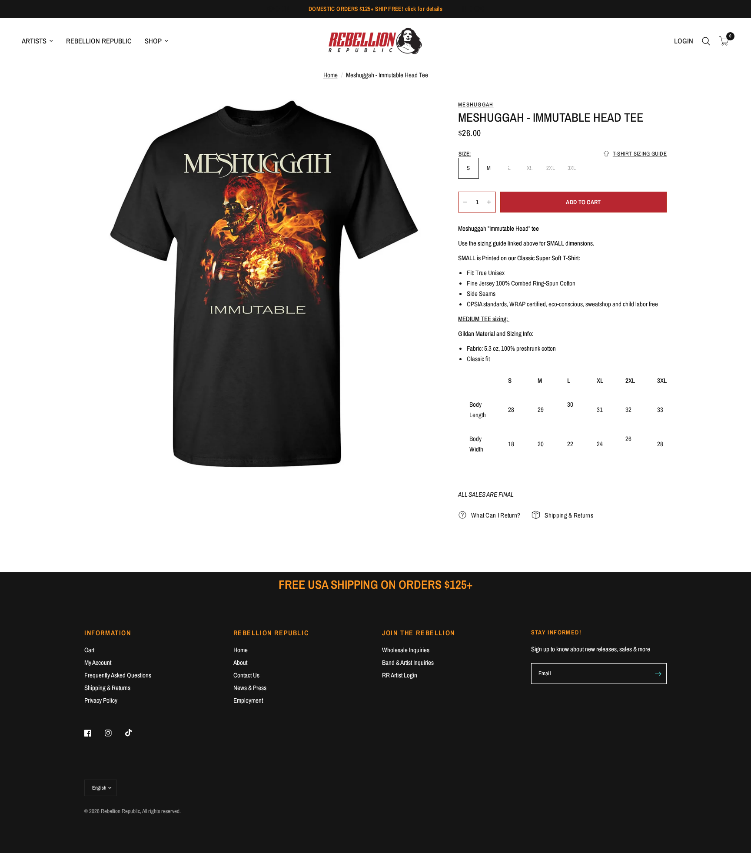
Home (330, 75)
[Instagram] (114, 733)
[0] (721, 41)
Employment (248, 700)
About (240, 662)
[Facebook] (93, 733)
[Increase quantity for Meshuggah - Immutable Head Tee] (488, 202)
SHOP (153, 41)
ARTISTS (34, 41)
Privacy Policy (100, 700)
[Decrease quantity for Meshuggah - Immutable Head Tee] (465, 202)
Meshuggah (476, 104)
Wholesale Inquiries (405, 649)
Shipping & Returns (107, 687)
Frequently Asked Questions (117, 675)
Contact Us (246, 675)
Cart (89, 649)
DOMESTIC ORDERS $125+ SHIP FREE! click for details (376, 9)
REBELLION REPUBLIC (99, 41)
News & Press (249, 687)
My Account (97, 662)
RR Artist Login (399, 675)
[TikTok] (134, 732)
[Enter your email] (658, 673)
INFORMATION (107, 632)
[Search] (706, 41)
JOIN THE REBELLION (418, 632)
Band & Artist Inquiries (408, 662)
